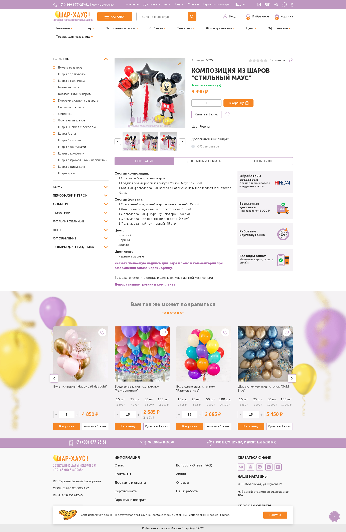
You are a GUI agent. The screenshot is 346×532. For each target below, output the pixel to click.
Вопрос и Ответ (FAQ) (194, 465)
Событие (156, 28)
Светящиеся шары (71, 107)
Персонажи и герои (121, 28)
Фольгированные (219, 28)
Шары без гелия (69, 140)
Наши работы (187, 491)
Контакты (132, 4)
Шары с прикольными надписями (82, 160)
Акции (179, 4)
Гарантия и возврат (217, 4)
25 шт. (135, 399)
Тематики (184, 28)
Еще (238, 4)
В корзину (236, 103)
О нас (119, 465)
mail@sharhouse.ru (161, 442)
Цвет (250, 28)
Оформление (278, 28)
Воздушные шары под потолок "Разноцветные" (137, 388)
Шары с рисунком (71, 167)
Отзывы (193, 4)
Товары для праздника (73, 36)
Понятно (275, 515)
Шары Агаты (67, 133)
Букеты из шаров (70, 67)
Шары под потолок (72, 74)
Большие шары (68, 87)
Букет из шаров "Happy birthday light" (80, 386)
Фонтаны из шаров (71, 120)
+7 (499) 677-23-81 (90, 442)
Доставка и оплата (156, 4)
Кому (88, 28)
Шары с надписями (72, 81)
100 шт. (163, 399)
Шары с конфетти (71, 153)
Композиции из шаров (74, 94)
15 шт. (121, 399)
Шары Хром (66, 173)
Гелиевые (63, 28)
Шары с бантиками (72, 147)
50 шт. (149, 399)
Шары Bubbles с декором (77, 127)
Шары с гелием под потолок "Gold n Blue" (264, 388)
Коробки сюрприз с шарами (79, 100)
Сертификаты (126, 491)
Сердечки (65, 114)
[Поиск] (192, 16)
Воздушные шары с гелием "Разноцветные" (195, 388)
